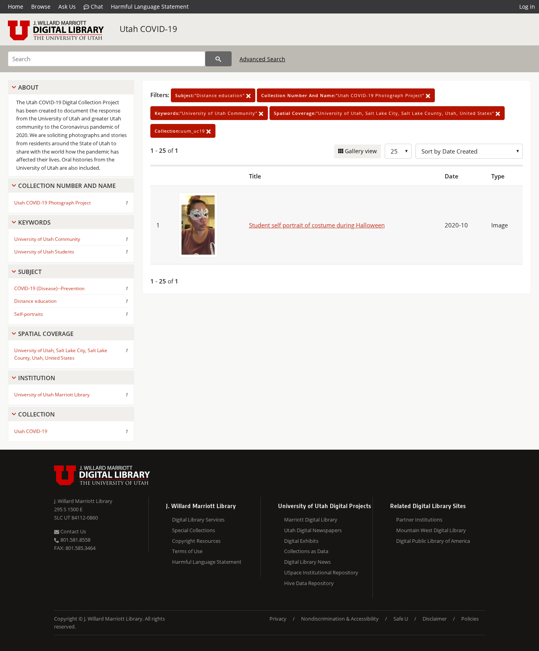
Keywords (34, 222)
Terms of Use (187, 551)
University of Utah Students (44, 251)
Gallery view (360, 151)
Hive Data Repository (309, 583)
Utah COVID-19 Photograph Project (52, 202)
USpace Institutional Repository (321, 572)
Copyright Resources (196, 540)
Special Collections (193, 530)
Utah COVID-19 (148, 28)
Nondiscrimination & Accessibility (340, 618)
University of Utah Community (47, 239)
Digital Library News (307, 561)
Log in (527, 6)
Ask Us (67, 6)
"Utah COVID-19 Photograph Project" (343, 95)
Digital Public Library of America (433, 540)
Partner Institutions (419, 519)
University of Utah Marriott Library (52, 394)
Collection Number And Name (67, 185)
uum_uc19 (180, 131)
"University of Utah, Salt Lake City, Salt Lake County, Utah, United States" (385, 113)
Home (15, 6)
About (28, 87)
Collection (36, 414)
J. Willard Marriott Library (83, 501)
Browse (41, 6)
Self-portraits (28, 314)
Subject (29, 272)
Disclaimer (435, 618)
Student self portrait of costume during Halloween (317, 225)
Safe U (400, 618)
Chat (96, 6)
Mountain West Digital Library (431, 530)
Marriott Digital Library (310, 519)
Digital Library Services (198, 519)
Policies (470, 618)
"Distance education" (210, 95)
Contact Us (72, 531)
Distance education (35, 301)
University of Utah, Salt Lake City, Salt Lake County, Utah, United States (60, 354)
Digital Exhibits (301, 540)
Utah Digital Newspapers (313, 530)
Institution (36, 378)
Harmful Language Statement (150, 6)
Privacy (278, 618)
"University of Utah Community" (207, 113)
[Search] (218, 58)
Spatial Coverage (45, 334)
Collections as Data (306, 551)
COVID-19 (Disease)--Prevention (49, 288)
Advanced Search (262, 59)
